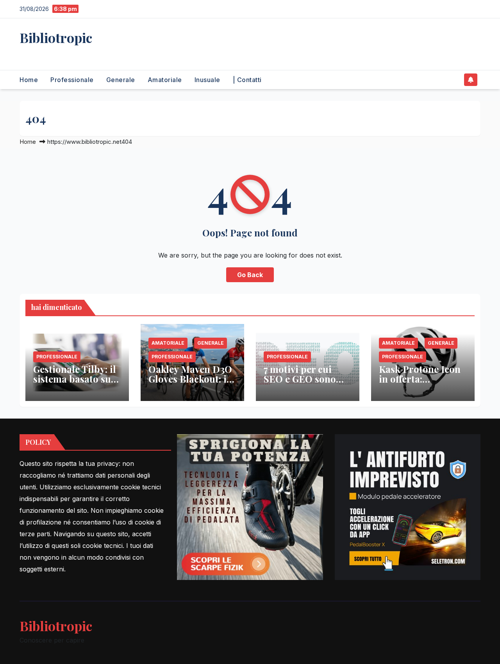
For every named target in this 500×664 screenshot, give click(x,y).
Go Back (250, 275)
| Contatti (247, 80)
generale (120, 80)
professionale (72, 80)
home (29, 80)
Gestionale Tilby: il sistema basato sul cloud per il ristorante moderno (77, 383)
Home (28, 141)
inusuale (207, 80)
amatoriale (165, 80)
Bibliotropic (56, 38)
